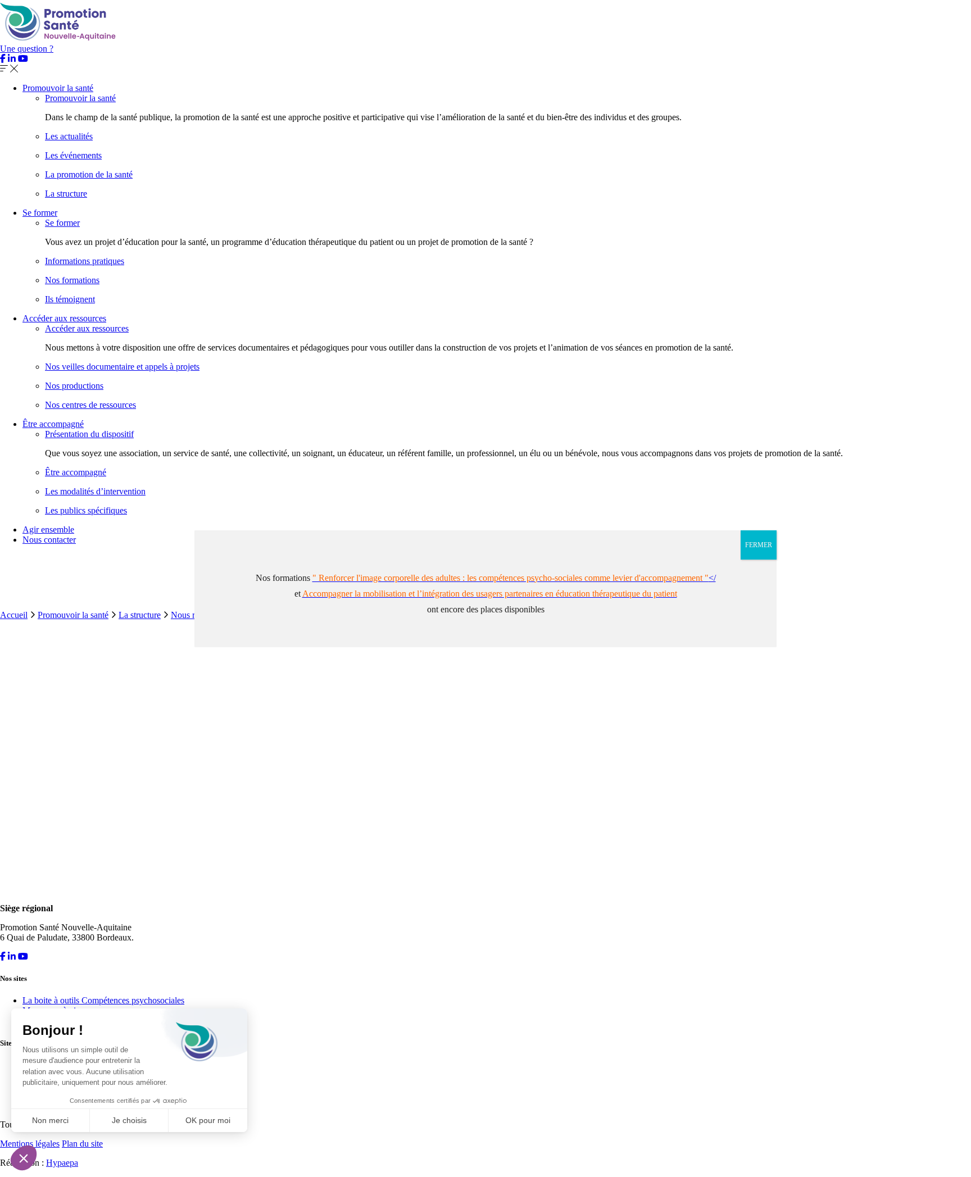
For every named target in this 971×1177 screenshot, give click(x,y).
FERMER (758, 545)
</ (514, 578)
